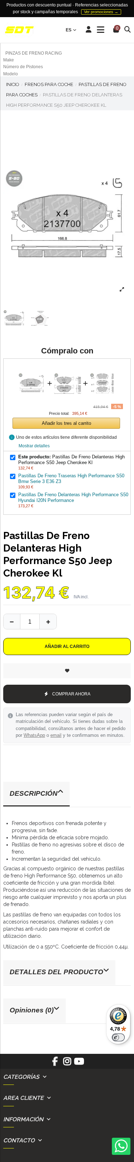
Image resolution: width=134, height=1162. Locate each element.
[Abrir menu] (100, 30)
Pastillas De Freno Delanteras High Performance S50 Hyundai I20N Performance (73, 497)
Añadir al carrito (67, 646)
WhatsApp (34, 735)
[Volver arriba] (47, 621)
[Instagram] (67, 1064)
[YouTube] (78, 1064)
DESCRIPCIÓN (34, 793)
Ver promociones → (101, 12)
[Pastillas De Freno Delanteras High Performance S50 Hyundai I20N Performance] (103, 368)
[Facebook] (55, 1064)
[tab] (67, 794)
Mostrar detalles (34, 445)
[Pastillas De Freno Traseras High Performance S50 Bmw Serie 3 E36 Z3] (67, 368)
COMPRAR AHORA (71, 693)
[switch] (118, 1037)
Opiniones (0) (32, 1010)
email (55, 735)
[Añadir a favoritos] (67, 670)
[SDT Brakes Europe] (19, 30)
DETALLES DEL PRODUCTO (56, 972)
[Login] (88, 30)
